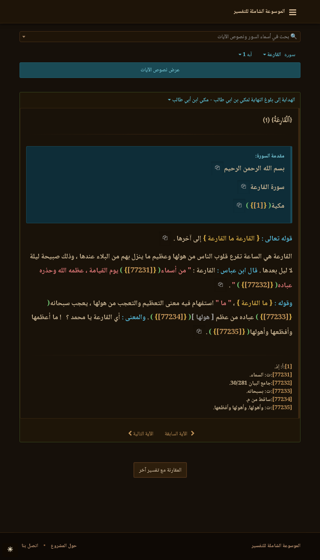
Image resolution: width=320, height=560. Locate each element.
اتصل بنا (29, 546)
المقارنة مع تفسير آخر (160, 470)
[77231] (140, 271)
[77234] (170, 317)
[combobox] (160, 36)
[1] (258, 206)
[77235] (229, 332)
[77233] (276, 317)
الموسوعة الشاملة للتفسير (276, 546)
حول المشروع (64, 546)
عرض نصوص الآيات (160, 70)
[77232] (257, 285)
